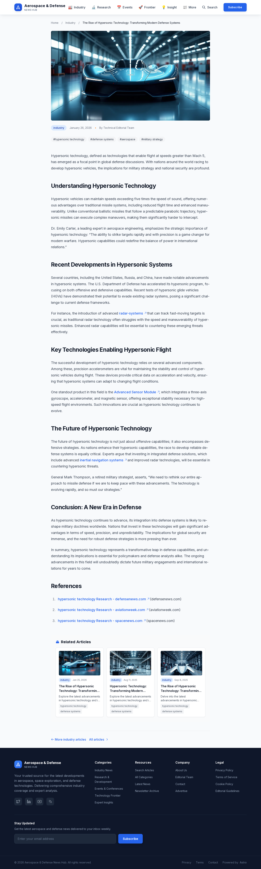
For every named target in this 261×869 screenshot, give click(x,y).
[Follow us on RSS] (50, 801)
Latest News (142, 784)
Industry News (104, 770)
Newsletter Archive (147, 791)
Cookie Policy (224, 784)
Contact (180, 784)
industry (70, 22)
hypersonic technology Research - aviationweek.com (103, 610)
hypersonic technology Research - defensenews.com (103, 599)
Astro (243, 862)
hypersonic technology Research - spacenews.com (101, 621)
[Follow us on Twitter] (18, 801)
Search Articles (144, 770)
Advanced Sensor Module (136, 392)
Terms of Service (226, 777)
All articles (96, 739)
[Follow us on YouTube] (39, 801)
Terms (200, 862)
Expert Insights (104, 802)
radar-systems (132, 313)
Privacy (186, 862)
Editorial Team (184, 777)
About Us (181, 770)
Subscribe (235, 7)
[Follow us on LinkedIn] (29, 801)
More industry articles (70, 739)
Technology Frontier (108, 795)
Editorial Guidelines (227, 791)
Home (54, 22)
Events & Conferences (109, 788)
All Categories (144, 777)
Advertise (181, 791)
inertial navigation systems (103, 460)
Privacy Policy (224, 770)
